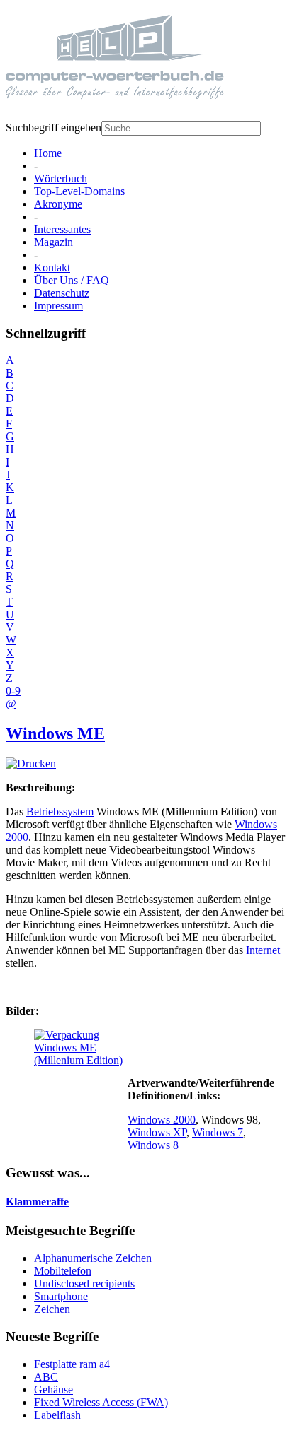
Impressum (58, 306)
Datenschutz (61, 293)
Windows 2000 (162, 1120)
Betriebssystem (60, 812)
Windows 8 (153, 1145)
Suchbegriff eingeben (53, 128)
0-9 (13, 691)
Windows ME (55, 733)
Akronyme (58, 204)
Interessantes (62, 229)
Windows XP (157, 1132)
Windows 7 (217, 1132)
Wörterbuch (60, 178)
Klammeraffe (37, 1202)
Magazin (53, 242)
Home (48, 153)
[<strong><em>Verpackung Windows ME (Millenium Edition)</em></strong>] (81, 1060)
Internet (263, 950)
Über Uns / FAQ (71, 280)
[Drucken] (31, 763)
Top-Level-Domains (79, 191)
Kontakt (52, 267)
